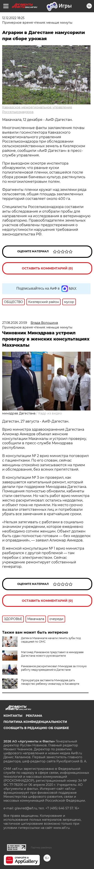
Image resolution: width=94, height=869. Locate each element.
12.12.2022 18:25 (13, 18)
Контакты (12, 716)
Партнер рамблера (41, 847)
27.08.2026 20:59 (14, 323)
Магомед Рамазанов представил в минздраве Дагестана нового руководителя (52, 653)
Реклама (34, 716)
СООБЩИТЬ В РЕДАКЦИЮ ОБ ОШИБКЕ (36, 728)
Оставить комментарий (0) (47, 268)
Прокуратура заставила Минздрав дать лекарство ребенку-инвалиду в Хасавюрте (50, 682)
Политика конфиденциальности (35, 722)
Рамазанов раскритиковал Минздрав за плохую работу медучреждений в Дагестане (54, 668)
